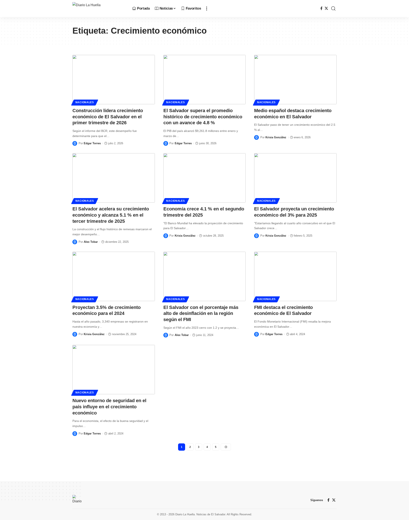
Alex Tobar (91, 241)
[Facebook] (321, 8)
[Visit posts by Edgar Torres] (74, 143)
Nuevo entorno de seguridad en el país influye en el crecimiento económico (109, 406)
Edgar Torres (92, 143)
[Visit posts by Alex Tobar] (74, 242)
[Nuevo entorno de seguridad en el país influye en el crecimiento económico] (113, 369)
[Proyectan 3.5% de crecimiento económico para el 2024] (113, 276)
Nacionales (84, 102)
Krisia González (275, 137)
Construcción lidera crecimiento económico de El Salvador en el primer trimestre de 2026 (107, 116)
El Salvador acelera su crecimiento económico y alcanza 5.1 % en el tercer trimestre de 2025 (110, 215)
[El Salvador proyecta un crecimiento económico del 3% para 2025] (295, 178)
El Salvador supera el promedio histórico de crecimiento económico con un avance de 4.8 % (202, 116)
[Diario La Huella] (98, 8)
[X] (326, 8)
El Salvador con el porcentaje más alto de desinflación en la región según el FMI (200, 313)
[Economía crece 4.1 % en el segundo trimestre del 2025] (204, 178)
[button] (207, 8)
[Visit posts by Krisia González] (256, 137)
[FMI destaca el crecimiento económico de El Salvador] (295, 276)
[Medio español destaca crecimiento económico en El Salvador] (295, 79)
